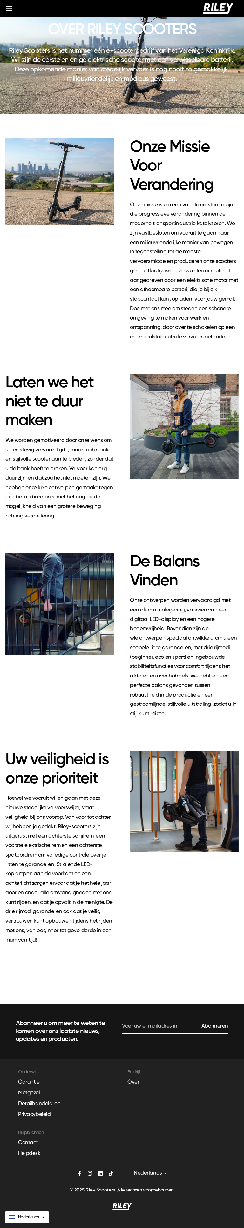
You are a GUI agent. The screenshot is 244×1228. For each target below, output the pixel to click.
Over (133, 1082)
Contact (28, 1142)
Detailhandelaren (39, 1103)
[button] (27, 1217)
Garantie (29, 1082)
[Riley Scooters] (218, 8)
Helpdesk (29, 1153)
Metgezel (29, 1093)
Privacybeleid (34, 1114)
